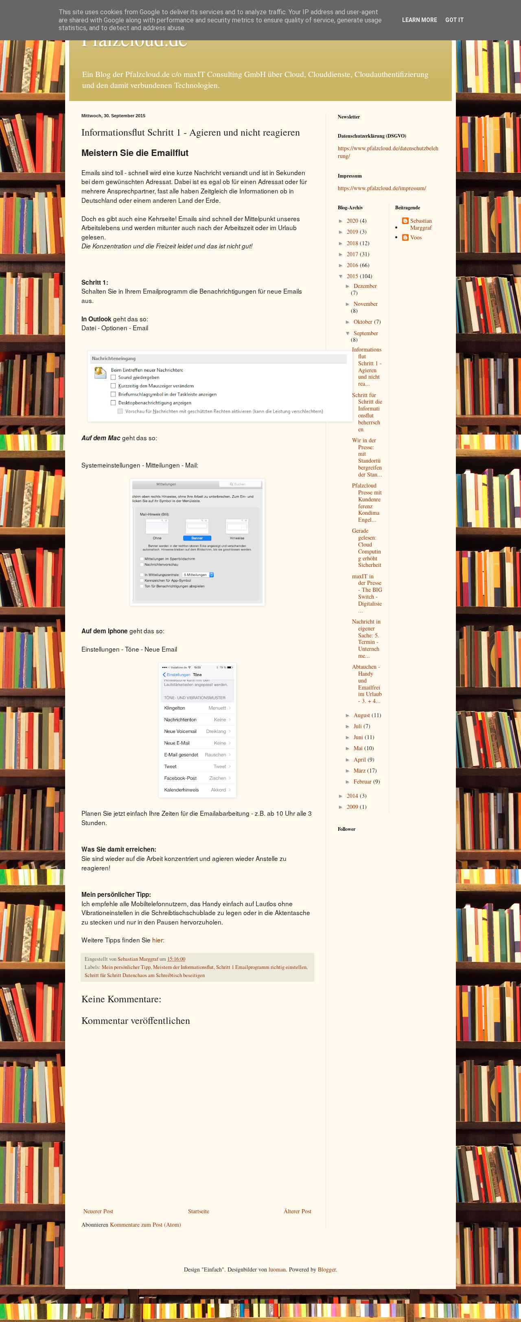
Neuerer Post (98, 1211)
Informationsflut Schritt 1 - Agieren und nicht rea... (367, 366)
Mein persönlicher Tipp (126, 967)
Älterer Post (297, 1211)
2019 (353, 231)
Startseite (198, 1211)
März (360, 770)
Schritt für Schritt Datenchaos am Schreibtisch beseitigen (145, 975)
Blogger (327, 1269)
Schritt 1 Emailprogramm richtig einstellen (261, 967)
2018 (353, 243)
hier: (158, 939)
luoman (277, 1269)
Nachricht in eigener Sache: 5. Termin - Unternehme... (366, 638)
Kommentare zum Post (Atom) (145, 1224)
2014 (353, 795)
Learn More (419, 20)
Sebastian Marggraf (421, 224)
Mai (359, 748)
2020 (353, 220)
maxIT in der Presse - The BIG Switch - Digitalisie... (367, 593)
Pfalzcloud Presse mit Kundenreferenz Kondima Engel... (367, 502)
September (366, 333)
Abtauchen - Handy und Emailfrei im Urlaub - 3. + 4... (367, 684)
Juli (358, 726)
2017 (353, 254)
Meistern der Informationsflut (183, 967)
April (361, 759)
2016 (353, 265)
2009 (353, 806)
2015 (353, 276)
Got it (454, 20)
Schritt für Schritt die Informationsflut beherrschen (367, 412)
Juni (359, 737)
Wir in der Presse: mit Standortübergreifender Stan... (367, 457)
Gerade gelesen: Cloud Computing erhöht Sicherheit (366, 548)
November (366, 303)
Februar (363, 781)
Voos (416, 237)
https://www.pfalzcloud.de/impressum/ (382, 188)
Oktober (364, 321)
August (363, 715)
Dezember (365, 286)
